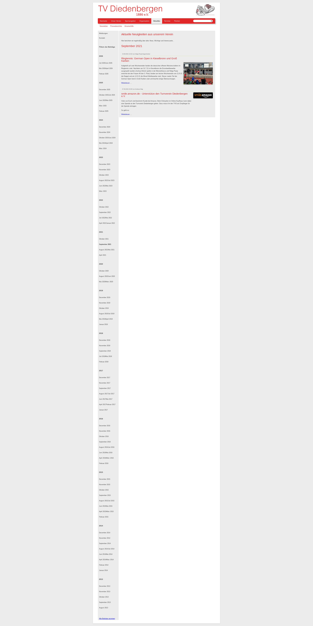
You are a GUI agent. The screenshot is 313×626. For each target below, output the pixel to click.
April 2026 (109, 68)
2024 (101, 120)
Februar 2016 (103, 463)
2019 (101, 291)
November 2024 (104, 132)
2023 (101, 157)
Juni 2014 (102, 554)
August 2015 (103, 501)
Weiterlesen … (126, 83)
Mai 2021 (111, 250)
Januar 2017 (103, 410)
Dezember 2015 (104, 479)
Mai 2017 (109, 399)
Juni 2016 (102, 452)
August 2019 (103, 314)
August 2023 (103, 180)
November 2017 (104, 383)
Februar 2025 (103, 111)
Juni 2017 (102, 399)
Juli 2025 (112, 95)
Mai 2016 (109, 452)
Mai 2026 (102, 68)
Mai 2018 (108, 356)
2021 (101, 232)
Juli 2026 (102, 63)
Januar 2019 (103, 324)
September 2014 (105, 543)
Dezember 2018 (104, 340)
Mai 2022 (108, 218)
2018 (101, 333)
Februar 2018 (103, 362)
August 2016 (103, 447)
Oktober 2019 (104, 308)
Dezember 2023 (104, 164)
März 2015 (110, 511)
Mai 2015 (109, 506)
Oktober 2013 (104, 597)
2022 (101, 200)
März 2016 (110, 458)
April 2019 (109, 319)
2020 (101, 264)
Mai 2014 (109, 554)
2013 (101, 579)
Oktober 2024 (104, 138)
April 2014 (102, 559)
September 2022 (105, 212)
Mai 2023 (109, 186)
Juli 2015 (111, 501)
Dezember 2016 (104, 426)
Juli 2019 (111, 314)
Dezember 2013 (104, 586)
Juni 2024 (112, 138)
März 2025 (102, 106)
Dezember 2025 (104, 89)
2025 (101, 83)
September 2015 (105, 495)
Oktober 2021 (104, 239)
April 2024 (109, 143)
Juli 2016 (111, 447)
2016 (101, 419)
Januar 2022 (110, 223)
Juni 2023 (102, 186)
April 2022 (102, 223)
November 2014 (104, 538)
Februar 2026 (103, 74)
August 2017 (103, 394)
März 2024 (102, 148)
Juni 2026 (108, 63)
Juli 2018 (102, 356)
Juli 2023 (111, 180)
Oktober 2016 (104, 436)
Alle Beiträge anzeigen (107, 619)
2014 (101, 526)
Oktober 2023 (104, 175)
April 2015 (102, 511)
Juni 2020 (111, 276)
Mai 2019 (102, 319)
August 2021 (103, 250)
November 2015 (104, 484)
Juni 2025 (102, 100)
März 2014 (110, 559)
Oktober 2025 (104, 95)
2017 (101, 371)
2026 (101, 56)
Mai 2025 (109, 100)
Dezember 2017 (104, 377)
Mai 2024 (102, 143)
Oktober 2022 (104, 207)
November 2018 (104, 345)
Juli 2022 (102, 218)
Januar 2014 (103, 570)
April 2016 (102, 458)
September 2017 (105, 388)
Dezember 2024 (104, 127)
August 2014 (103, 549)
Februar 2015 (103, 517)
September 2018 (105, 351)
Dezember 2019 (104, 297)
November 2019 (104, 303)
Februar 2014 (103, 565)
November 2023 (104, 170)
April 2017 (102, 404)
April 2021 (102, 255)
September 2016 (105, 442)
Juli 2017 (111, 394)
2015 (101, 472)
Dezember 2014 (104, 533)
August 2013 (103, 608)
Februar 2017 (110, 404)
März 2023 (102, 191)
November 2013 (104, 591)
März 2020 (109, 282)
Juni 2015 (102, 506)
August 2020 (103, 276)
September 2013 (105, 602)
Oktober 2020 (104, 271)
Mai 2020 (102, 282)
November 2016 (104, 431)
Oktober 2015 (104, 490)
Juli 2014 (111, 549)
